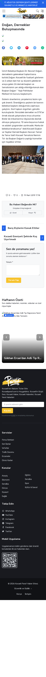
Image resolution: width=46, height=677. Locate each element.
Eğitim (28, 475)
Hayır (31, 213)
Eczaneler (6, 456)
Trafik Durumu (8, 452)
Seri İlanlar (6, 444)
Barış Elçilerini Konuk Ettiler (23, 228)
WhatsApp (10, 511)
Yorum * (9, 262)
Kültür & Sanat (31, 487)
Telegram (9, 523)
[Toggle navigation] (4, 11)
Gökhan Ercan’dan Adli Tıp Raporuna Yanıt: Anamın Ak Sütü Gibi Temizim (23, 358)
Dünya (5, 488)
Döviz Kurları (7, 460)
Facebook (9, 527)
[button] (37, 10)
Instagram (9, 519)
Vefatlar (5, 448)
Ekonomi (5, 480)
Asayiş (5, 476)
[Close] (43, 2)
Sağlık (4, 496)
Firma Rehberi (8, 440)
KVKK (13, 415)
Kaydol (7, 411)
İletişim (28, 594)
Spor (27, 483)
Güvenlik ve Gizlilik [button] (22, 588)
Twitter (8, 531)
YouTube (9, 515)
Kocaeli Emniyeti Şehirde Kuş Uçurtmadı (20, 238)
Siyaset (5, 492)
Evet (14, 213)
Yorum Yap (13, 280)
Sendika (5, 484)
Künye (19, 594)
